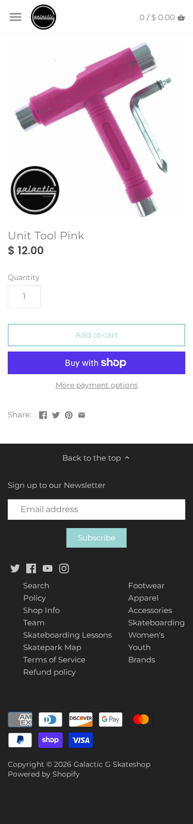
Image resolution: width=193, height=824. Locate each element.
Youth (139, 647)
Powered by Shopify (44, 774)
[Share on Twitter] (56, 413)
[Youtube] (47, 568)
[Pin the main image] (69, 413)
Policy (34, 598)
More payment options (97, 385)
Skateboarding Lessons (67, 635)
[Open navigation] (15, 17)
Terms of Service (54, 659)
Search (36, 585)
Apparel (143, 598)
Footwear (146, 585)
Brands (141, 659)
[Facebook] (31, 568)
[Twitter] (15, 568)
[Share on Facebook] (43, 413)
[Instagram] (64, 568)
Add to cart (96, 335)
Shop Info (41, 610)
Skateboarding (156, 622)
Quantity (24, 277)
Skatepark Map (52, 647)
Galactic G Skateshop (112, 764)
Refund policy (49, 672)
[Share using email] (81, 413)
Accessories (150, 610)
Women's (146, 635)
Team (34, 622)
